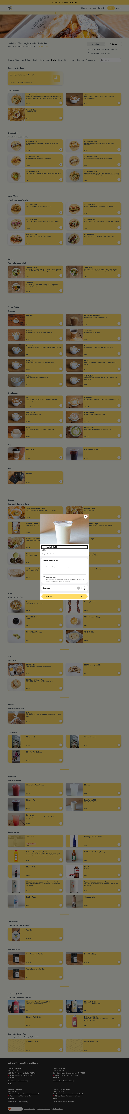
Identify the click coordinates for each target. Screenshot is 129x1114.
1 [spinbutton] (81, 588)
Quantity (46, 588)
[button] (64, 529)
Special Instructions (50, 561)
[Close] (86, 517)
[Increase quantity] (84, 588)
